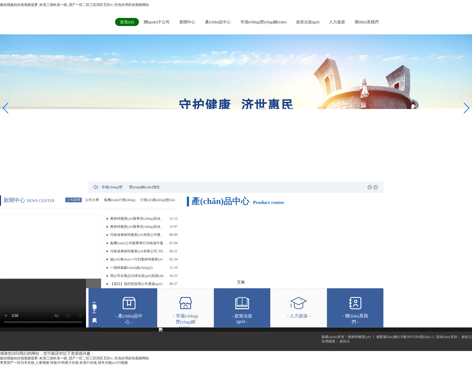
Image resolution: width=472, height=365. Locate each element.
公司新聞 (73, 200)
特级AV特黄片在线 (64, 363)
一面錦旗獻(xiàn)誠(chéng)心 (131, 268)
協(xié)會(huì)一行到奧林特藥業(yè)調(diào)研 (138, 259)
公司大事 (92, 200)
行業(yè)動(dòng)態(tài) (157, 200)
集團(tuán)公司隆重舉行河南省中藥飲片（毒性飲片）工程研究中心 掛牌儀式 (138, 243)
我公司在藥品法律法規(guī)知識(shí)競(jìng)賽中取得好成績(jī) (138, 276)
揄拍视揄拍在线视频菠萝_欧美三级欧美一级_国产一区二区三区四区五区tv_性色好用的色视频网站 (74, 5)
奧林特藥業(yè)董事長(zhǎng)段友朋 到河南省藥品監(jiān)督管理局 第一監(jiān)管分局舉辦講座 (138, 227)
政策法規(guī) (307, 22)
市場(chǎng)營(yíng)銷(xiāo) (263, 22)
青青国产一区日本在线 (17, 363)
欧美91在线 (88, 363)
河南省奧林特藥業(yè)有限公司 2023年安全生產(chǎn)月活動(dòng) (138, 251)
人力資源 (337, 22)
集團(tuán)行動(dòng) (119, 200)
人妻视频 (42, 363)
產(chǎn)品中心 (218, 22)
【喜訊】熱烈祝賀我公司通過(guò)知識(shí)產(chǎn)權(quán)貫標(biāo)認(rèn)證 (138, 284)
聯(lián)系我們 (367, 22)
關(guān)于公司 (157, 22)
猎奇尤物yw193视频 (113, 363)
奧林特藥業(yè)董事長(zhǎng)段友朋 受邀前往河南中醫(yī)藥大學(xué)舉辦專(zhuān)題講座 (138, 218)
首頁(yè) (127, 22)
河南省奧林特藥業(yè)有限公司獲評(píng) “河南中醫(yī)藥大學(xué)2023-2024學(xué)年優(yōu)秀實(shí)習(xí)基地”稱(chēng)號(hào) (138, 235)
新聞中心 (187, 22)
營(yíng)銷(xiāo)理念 (144, 187)
